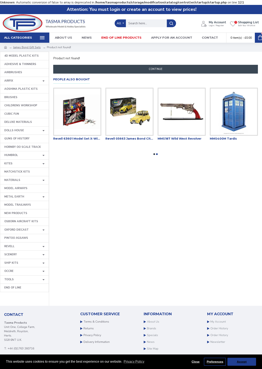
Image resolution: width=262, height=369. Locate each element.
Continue (155, 69)
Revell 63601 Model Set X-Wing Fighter (137, 138)
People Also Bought (71, 79)
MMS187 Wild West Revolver (240, 138)
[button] (154, 154)
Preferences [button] (215, 361)
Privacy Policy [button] (134, 361)
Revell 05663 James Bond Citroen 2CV (190, 138)
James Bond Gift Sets (27, 47)
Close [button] (196, 361)
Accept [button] (242, 361)
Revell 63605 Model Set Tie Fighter (85, 138)
